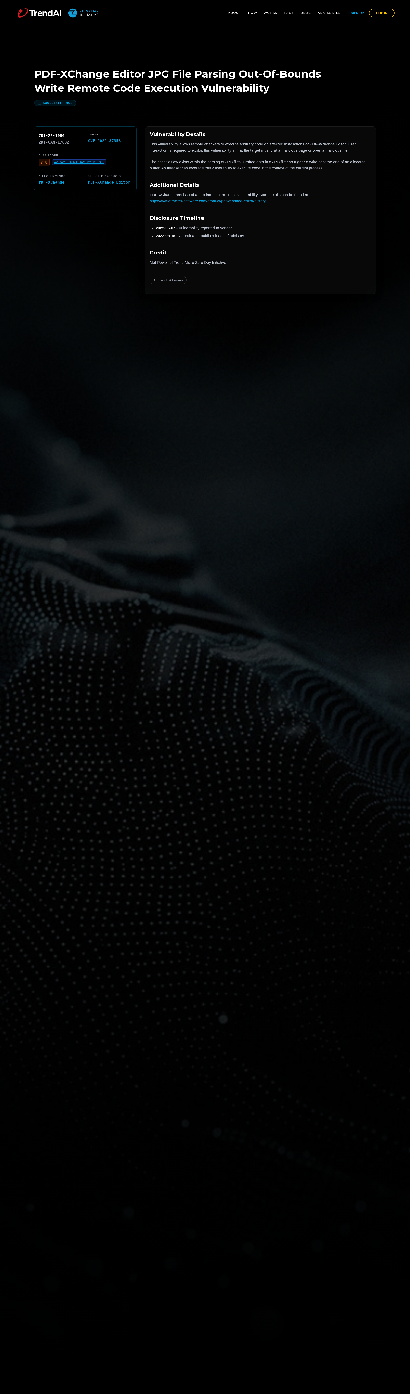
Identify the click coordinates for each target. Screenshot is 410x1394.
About (234, 13)
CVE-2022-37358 (104, 140)
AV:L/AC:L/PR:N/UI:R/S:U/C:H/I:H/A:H (79, 162)
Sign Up (357, 13)
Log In (381, 13)
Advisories (329, 13)
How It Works (262, 13)
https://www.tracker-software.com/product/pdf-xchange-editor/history (208, 201)
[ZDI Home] (58, 13)
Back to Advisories (170, 280)
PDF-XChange (51, 182)
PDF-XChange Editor (109, 182)
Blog (305, 13)
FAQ (289, 13)
